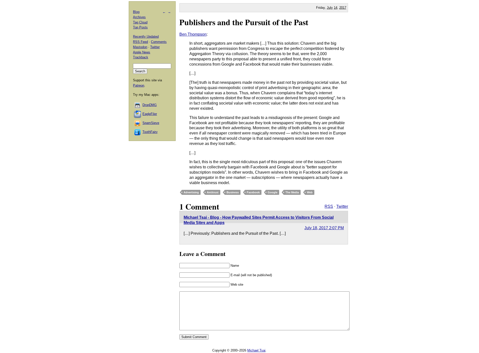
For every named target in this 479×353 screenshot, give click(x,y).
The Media (292, 192)
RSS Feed (140, 42)
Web (310, 192)
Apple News (141, 52)
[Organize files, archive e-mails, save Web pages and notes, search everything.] (137, 114)
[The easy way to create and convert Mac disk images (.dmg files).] (137, 105)
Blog (136, 12)
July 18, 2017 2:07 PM (324, 228)
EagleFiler (149, 114)
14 (335, 7)
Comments (159, 42)
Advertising (191, 192)
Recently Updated (146, 36)
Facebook (253, 192)
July (330, 7)
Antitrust (213, 192)
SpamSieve (150, 123)
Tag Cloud (140, 22)
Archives (139, 17)
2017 (342, 7)
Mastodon (140, 47)
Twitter (342, 206)
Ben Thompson (193, 34)
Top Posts (140, 27)
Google (272, 192)
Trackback (140, 57)
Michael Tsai (256, 350)
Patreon (138, 85)
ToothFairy (150, 132)
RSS (329, 206)
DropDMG (149, 105)
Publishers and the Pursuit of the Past (243, 22)
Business (233, 192)
